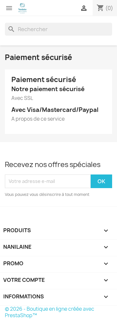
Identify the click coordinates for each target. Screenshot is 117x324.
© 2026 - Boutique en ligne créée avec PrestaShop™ (49, 312)
